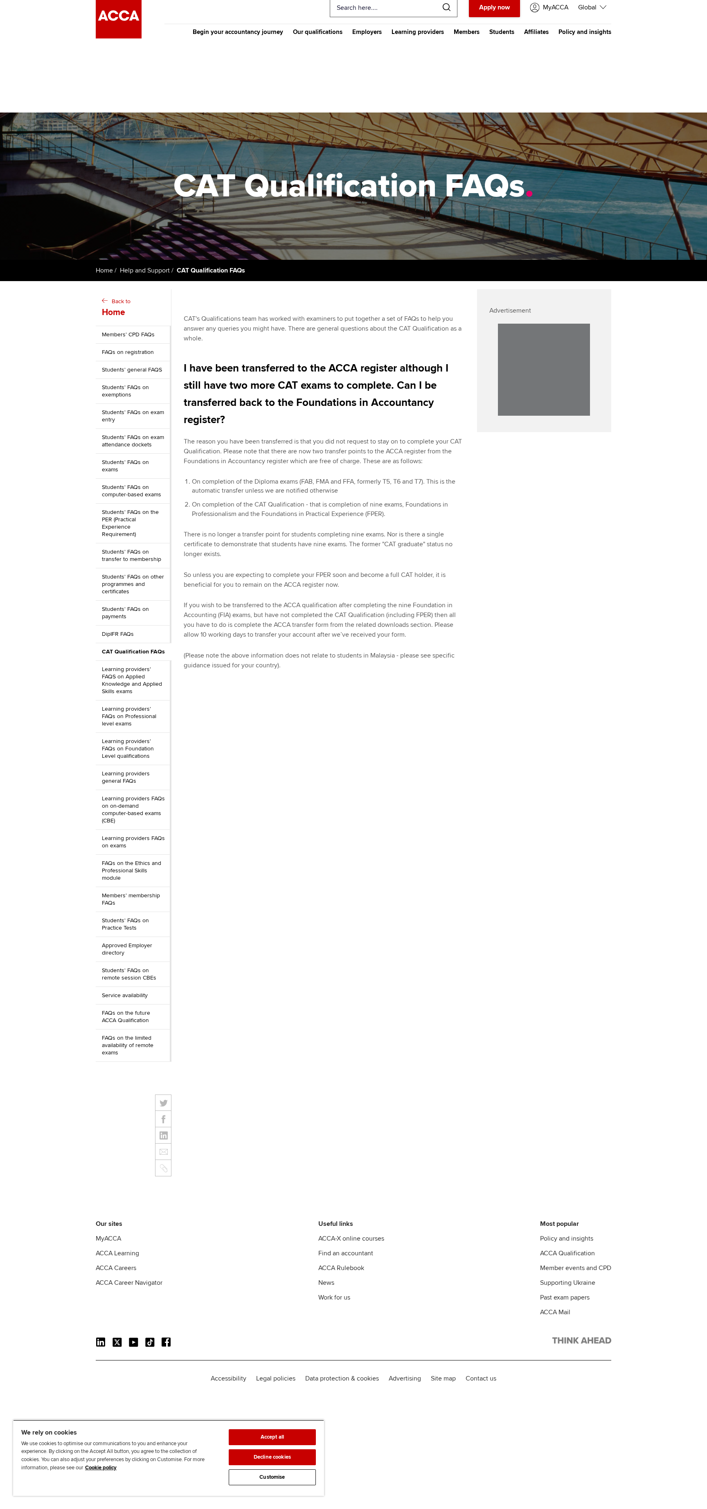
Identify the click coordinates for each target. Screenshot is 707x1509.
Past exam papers (565, 1297)
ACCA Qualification (567, 1253)
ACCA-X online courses (351, 1238)
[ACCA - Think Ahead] (119, 36)
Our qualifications (317, 32)
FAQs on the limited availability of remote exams (127, 1045)
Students (501, 32)
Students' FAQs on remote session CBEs (129, 974)
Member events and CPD (575, 1268)
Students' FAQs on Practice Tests (125, 924)
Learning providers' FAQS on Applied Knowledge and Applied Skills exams (132, 680)
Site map (443, 1378)
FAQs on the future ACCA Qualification (126, 1016)
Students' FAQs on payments (125, 613)
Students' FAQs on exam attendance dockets (133, 441)
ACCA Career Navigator (129, 1283)
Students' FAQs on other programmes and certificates (133, 584)
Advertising (405, 1378)
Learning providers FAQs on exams (133, 842)
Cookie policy (101, 1467)
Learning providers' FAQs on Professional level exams (129, 716)
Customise (272, 1477)
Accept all (272, 1437)
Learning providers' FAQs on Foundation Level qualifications (128, 748)
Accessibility (228, 1378)
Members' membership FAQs (131, 899)
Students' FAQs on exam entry (133, 416)
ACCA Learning (117, 1253)
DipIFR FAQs (118, 634)
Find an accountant (345, 1253)
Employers (367, 32)
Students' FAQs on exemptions (125, 391)
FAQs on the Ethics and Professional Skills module (131, 870)
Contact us (481, 1378)
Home (104, 270)
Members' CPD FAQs (128, 334)
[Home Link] (581, 1342)
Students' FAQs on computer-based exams (131, 491)
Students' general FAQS (132, 369)
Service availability (125, 995)
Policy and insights (584, 32)
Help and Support (145, 270)
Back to (116, 308)
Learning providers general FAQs (126, 777)
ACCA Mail (555, 1312)
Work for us (334, 1297)
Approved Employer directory (127, 949)
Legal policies (275, 1378)
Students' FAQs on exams (125, 466)
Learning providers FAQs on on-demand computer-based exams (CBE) (133, 809)
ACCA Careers (116, 1268)
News (326, 1283)
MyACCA (108, 1238)
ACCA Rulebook (341, 1268)
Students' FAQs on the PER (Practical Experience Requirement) (130, 523)
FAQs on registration (128, 352)
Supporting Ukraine (567, 1283)
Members (467, 32)
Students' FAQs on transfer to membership (131, 555)
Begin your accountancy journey (238, 32)
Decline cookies (272, 1457)
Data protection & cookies (342, 1378)
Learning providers (418, 32)
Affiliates (536, 32)
